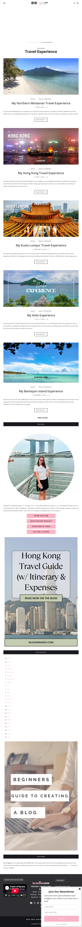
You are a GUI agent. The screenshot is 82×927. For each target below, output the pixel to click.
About (33, 919)
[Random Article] (74, 3)
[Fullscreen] (24, 895)
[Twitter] (34, 903)
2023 (8, 706)
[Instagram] (38, 903)
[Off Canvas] (4, 3)
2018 (8, 720)
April (8, 696)
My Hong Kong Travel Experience (41, 173)
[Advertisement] (41, 22)
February (10, 699)
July (8, 686)
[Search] (78, 3)
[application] (15, 890)
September (10, 679)
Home (28, 919)
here (69, 865)
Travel (33, 99)
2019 (8, 716)
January (9, 702)
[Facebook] (31, 903)
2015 (8, 730)
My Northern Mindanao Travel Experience (41, 103)
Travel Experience (45, 99)
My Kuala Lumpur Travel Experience (41, 245)
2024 (9, 665)
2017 (8, 723)
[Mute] (21, 895)
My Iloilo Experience (41, 315)
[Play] (6, 895)
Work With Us (40, 919)
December (10, 669)
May (8, 692)
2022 (8, 709)
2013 (8, 737)
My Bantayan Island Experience (41, 391)
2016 (8, 727)
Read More (40, 119)
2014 (8, 734)
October (9, 676)
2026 (8, 658)
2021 (8, 713)
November (10, 672)
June (8, 689)
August (9, 682)
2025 (8, 662)
